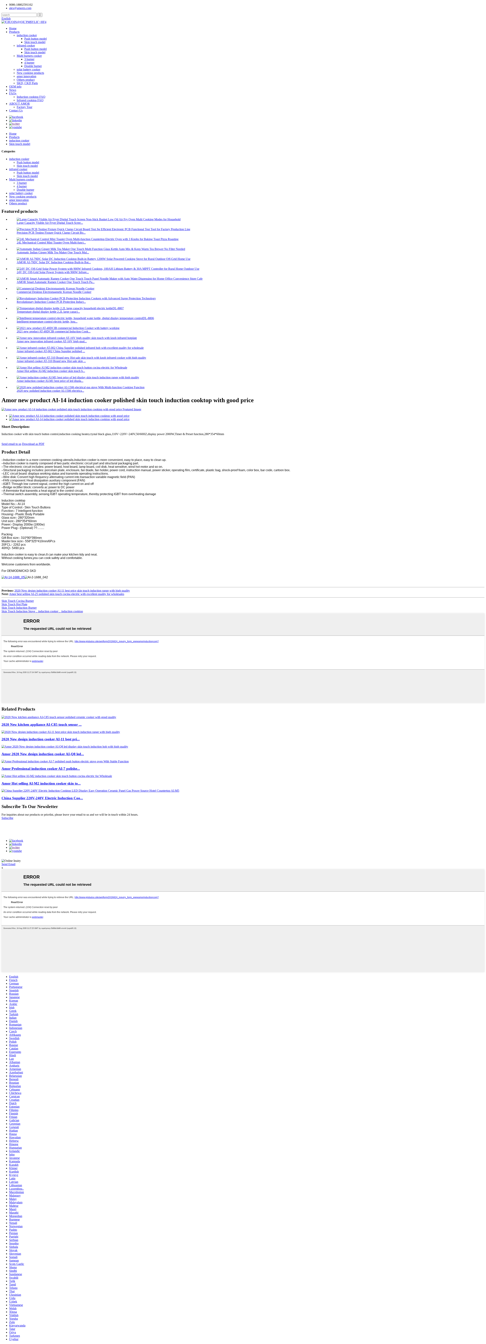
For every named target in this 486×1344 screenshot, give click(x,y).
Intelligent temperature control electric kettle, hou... (47, 321)
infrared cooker (26, 45)
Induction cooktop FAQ (31, 96)
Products (14, 31)
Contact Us (16, 110)
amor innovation (26, 76)
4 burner (29, 62)
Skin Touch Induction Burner (19, 607)
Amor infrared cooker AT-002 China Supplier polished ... (51, 351)
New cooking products (30, 72)
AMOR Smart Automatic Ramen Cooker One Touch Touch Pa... (56, 282)
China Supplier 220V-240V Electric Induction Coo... (42, 798)
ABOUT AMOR (19, 103)
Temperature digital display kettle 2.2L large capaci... (48, 311)
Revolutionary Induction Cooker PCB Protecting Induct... (51, 301)
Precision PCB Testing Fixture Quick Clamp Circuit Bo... (51, 232)
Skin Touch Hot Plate (14, 604)
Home (13, 28)
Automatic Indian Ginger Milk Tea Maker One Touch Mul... (53, 252)
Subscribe (7, 818)
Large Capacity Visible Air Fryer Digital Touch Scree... (50, 222)
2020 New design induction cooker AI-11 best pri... (41, 739)
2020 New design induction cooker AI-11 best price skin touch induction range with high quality (72, 590)
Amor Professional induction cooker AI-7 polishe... (41, 769)
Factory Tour (24, 107)
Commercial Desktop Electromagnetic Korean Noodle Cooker (54, 292)
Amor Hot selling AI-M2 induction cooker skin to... (41, 783)
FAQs (12, 93)
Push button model (35, 38)
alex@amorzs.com (20, 8)
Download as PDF (33, 444)
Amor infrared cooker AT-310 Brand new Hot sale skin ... (51, 361)
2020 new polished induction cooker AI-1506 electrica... (50, 390)
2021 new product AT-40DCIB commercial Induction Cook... (54, 331)
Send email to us (11, 444)
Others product (26, 79)
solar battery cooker (28, 69)
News (12, 90)
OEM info (15, 86)
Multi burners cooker (29, 55)
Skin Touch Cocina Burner (18, 600)
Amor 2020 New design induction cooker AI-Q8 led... (43, 754)
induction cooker (27, 35)
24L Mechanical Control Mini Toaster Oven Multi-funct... (51, 242)
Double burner (33, 66)
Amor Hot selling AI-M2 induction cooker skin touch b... (51, 371)
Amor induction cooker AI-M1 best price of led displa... (50, 380)
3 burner (29, 59)
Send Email (8, 864)
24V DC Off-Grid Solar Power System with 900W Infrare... (53, 272)
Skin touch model (34, 42)
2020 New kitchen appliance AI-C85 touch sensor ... (42, 725)
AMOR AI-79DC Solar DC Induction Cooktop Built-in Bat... (54, 262)
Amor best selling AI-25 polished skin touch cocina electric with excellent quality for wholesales (66, 594)
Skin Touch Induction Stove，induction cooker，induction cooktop (42, 611)
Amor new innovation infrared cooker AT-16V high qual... (52, 341)
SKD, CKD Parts (27, 83)
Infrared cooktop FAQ (30, 100)
